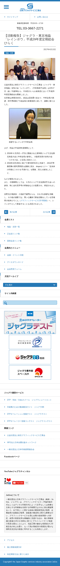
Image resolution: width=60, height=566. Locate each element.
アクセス (10, 540)
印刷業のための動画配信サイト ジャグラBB (25, 407)
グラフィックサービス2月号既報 (34, 200)
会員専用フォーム (14, 269)
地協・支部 (9, 53)
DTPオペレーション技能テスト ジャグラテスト (27, 414)
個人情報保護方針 (14, 547)
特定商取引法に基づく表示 (18, 554)
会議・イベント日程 (15, 255)
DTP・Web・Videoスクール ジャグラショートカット (29, 400)
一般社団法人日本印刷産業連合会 (20, 449)
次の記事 (46, 212)
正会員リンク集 (13, 234)
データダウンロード (15, 262)
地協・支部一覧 (13, 227)
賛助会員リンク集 (14, 241)
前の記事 (13, 212)
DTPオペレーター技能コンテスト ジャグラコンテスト (29, 421)
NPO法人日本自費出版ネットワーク (21, 442)
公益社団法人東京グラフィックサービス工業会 (26, 435)
